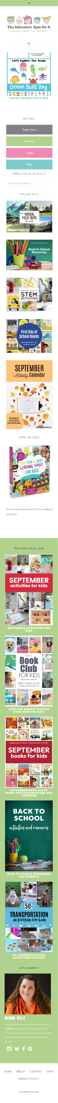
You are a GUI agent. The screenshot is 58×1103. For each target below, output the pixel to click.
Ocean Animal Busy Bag (29, 98)
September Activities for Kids (29, 629)
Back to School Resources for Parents (29, 875)
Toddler (29, 152)
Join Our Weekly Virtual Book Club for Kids (29, 710)
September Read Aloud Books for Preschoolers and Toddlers (29, 793)
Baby (29, 164)
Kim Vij (9, 1028)
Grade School (29, 129)
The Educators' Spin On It (29, 24)
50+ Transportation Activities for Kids (29, 956)
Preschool (29, 141)
